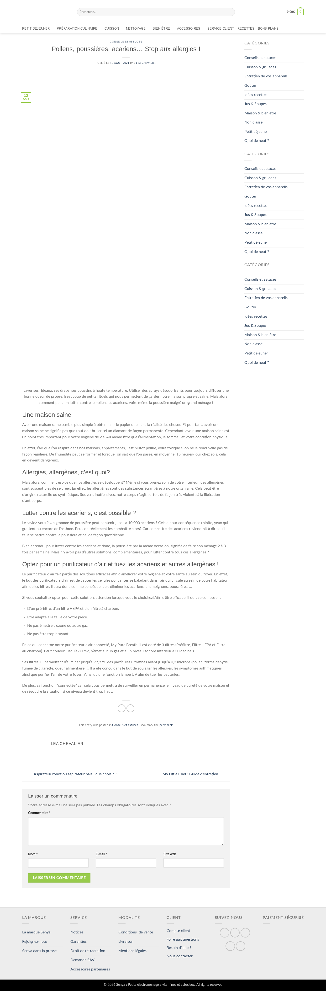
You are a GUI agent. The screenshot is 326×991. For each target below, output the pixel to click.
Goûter (250, 85)
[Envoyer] (230, 12)
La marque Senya (36, 932)
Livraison (125, 941)
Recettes (246, 28)
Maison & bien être (260, 113)
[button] (277, 12)
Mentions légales (132, 951)
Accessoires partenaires (90, 969)
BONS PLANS (268, 28)
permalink (166, 725)
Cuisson (112, 28)
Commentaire (39, 813)
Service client (220, 28)
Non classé (253, 122)
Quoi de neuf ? (256, 141)
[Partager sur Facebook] (122, 708)
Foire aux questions (183, 939)
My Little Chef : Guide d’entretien (191, 774)
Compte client (178, 931)
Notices (76, 932)
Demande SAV (82, 960)
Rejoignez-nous (34, 941)
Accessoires (188, 28)
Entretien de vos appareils (266, 76)
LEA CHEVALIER (146, 63)
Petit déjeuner (36, 28)
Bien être (161, 28)
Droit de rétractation (87, 951)
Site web (169, 854)
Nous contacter (180, 956)
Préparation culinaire (77, 28)
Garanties (78, 941)
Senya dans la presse (39, 951)
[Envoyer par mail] (130, 708)
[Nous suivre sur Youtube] (240, 946)
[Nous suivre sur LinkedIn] (230, 946)
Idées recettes (255, 95)
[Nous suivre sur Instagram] (235, 932)
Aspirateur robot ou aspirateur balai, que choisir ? (74, 774)
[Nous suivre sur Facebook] (224, 932)
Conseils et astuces (126, 41)
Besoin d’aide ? (179, 948)
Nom (33, 854)
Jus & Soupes (255, 104)
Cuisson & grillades (260, 67)
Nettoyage (136, 28)
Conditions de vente (135, 932)
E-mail (101, 854)
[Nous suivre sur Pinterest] (245, 932)
